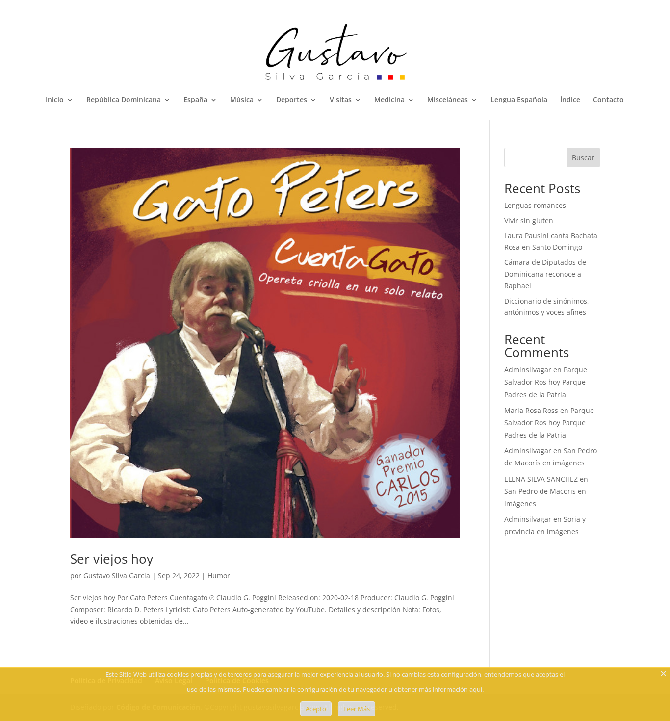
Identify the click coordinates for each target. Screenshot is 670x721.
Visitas (341, 100)
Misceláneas (447, 100)
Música (242, 100)
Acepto (316, 708)
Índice (570, 100)
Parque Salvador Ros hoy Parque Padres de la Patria (545, 382)
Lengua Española (518, 100)
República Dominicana (123, 100)
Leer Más (356, 708)
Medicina (389, 100)
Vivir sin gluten (528, 220)
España (195, 100)
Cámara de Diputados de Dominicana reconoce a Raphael (545, 274)
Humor (218, 575)
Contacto (608, 100)
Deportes (291, 100)
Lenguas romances (535, 205)
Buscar (583, 157)
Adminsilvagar (527, 369)
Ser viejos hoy (111, 558)
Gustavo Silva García (116, 575)
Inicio (55, 100)
